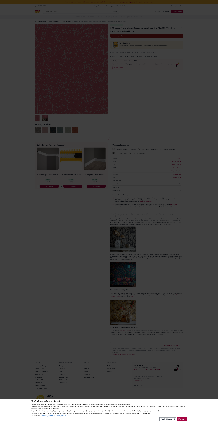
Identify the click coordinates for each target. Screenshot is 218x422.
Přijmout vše (182, 419)
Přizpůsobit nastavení (168, 419)
